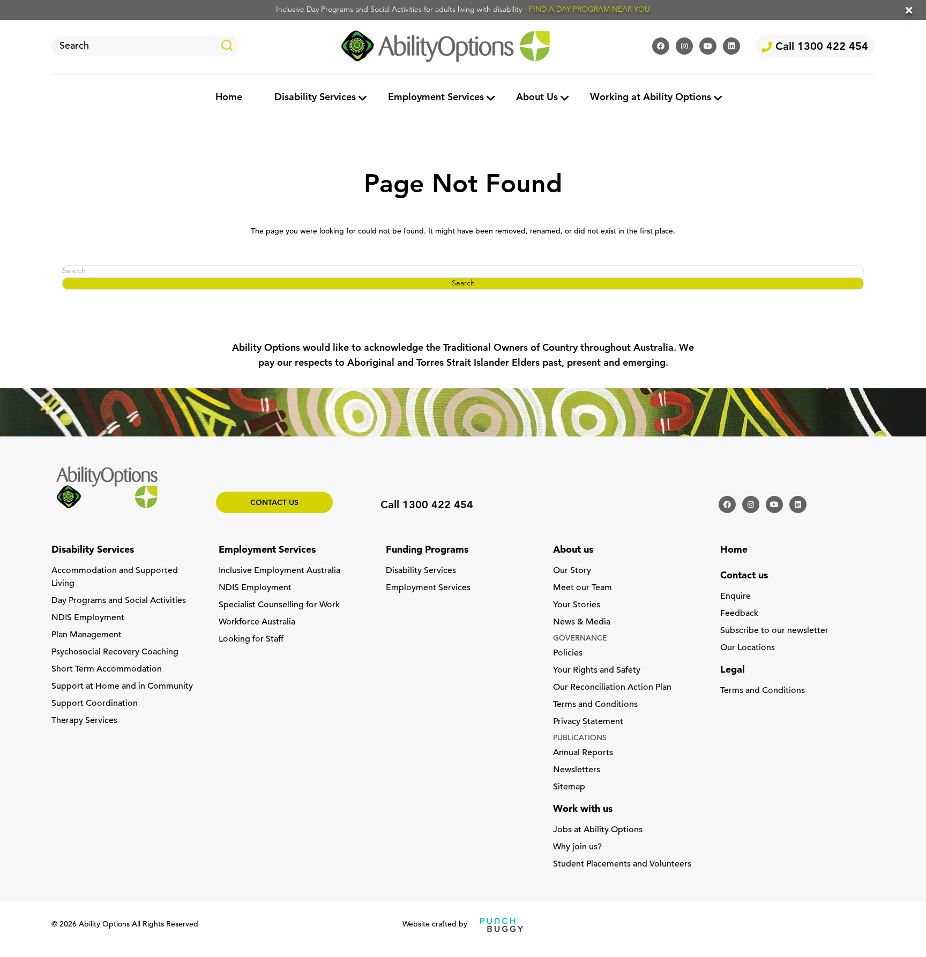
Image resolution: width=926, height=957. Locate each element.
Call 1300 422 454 (820, 47)
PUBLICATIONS (580, 738)
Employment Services (436, 98)
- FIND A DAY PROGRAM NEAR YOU (587, 10)
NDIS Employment (87, 618)
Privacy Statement (588, 722)
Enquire (735, 596)
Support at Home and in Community (122, 686)
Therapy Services (84, 721)
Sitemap (569, 787)
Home (228, 98)
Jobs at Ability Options (598, 830)
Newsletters (576, 770)
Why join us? (577, 847)
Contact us (274, 503)
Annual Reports (583, 753)
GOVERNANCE (580, 639)
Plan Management (86, 635)
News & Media (581, 622)
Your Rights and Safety (596, 670)
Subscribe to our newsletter (774, 631)
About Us (537, 98)
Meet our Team (582, 588)
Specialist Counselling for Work (279, 605)
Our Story (572, 571)
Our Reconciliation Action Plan (612, 687)
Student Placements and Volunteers (622, 864)
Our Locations (747, 648)
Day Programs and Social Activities (118, 601)
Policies (568, 653)
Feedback (739, 613)
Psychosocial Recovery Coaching (114, 652)
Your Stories (576, 605)
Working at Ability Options (650, 98)
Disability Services (315, 98)
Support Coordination (94, 703)
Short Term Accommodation (106, 669)
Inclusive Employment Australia (279, 571)
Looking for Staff (251, 639)
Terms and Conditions (595, 704)
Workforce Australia (257, 622)
